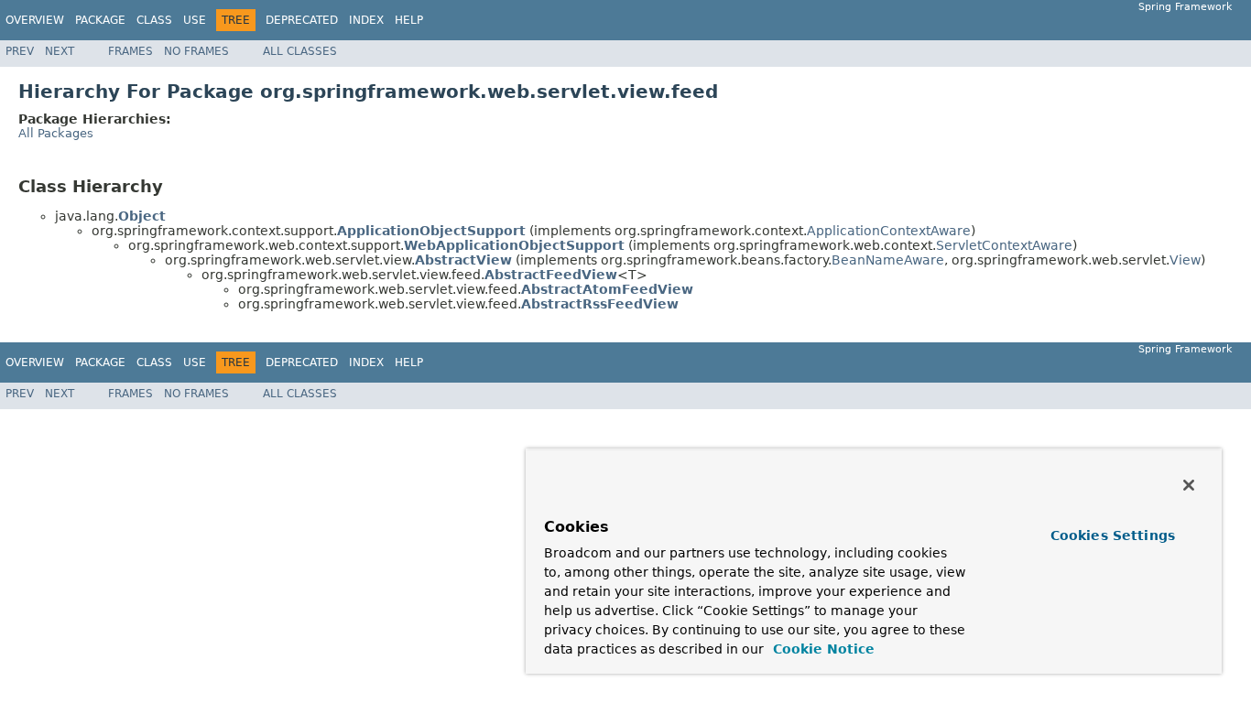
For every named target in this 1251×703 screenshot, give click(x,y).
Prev (19, 51)
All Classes (300, 51)
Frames (130, 51)
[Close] (1189, 485)
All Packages (55, 133)
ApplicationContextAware (889, 230)
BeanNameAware (888, 260)
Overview (34, 20)
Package (100, 20)
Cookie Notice (821, 649)
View (1185, 260)
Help (409, 20)
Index (366, 20)
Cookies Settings (1112, 535)
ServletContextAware (1004, 245)
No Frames (196, 51)
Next (59, 51)
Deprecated (302, 20)
